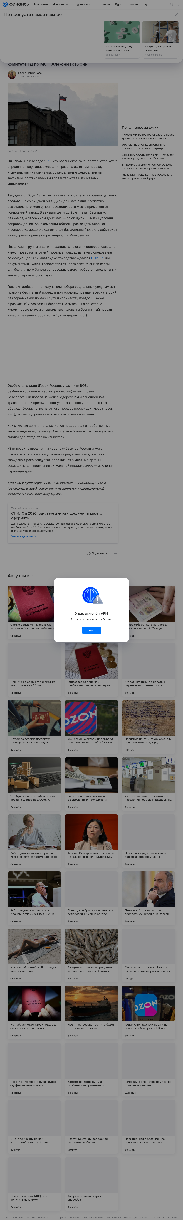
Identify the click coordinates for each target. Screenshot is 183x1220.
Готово (91, 630)
